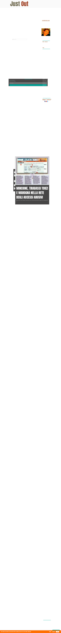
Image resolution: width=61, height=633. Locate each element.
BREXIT (45, 63)
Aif (49, 52)
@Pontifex (48, 51)
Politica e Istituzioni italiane (46, 43)
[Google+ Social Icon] (46, 101)
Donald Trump (44, 90)
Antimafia (44, 56)
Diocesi (43, 89)
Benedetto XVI (44, 67)
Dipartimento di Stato (48, 89)
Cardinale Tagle (45, 76)
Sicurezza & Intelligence (45, 45)
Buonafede (48, 69)
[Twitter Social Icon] (47, 101)
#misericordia (47, 50)
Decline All (53, 631)
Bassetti (44, 64)
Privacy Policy (29, 631)
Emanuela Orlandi (45, 93)
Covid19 (44, 85)
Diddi (49, 88)
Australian (44, 59)
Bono (46, 69)
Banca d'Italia (48, 63)
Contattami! (44, 46)
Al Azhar (44, 54)
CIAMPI (46, 71)
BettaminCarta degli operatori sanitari (47, 68)
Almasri (49, 55)
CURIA (43, 72)
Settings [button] (50, 631)
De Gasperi (44, 88)
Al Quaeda (46, 54)
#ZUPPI (44, 50)
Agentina (48, 52)
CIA (44, 71)
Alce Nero (44, 55)
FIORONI (47, 94)
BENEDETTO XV (48, 59)
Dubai (47, 90)
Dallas (46, 86)
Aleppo (47, 55)
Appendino (46, 56)
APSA (43, 52)
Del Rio (47, 88)
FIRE (50, 94)
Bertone (48, 67)
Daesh (48, 85)
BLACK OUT (44, 60)
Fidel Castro (44, 97)
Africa (45, 52)
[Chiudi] (60, 631)
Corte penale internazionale (46, 84)
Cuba (46, 85)
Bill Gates (44, 69)
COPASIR (49, 71)
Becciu (46, 64)
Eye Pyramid (44, 94)
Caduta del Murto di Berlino (46, 73)
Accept (57, 631)
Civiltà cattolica (45, 80)
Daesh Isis (44, 86)
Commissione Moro (45, 81)
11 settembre (44, 51)
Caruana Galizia (45, 77)
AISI (50, 51)
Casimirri (48, 77)
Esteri (43, 44)
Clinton (48, 80)
